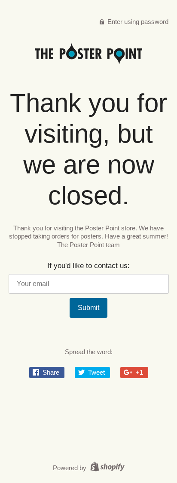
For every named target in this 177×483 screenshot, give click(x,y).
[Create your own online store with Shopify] (106, 467)
